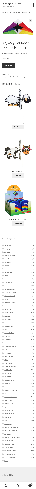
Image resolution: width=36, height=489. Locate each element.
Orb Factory (8, 363)
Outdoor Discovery (10, 366)
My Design (7, 353)
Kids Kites (13, 77)
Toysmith (7, 434)
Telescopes (8, 424)
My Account (6, 485)
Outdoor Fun (29, 77)
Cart (28, 483)
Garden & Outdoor (10, 292)
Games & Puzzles (9, 289)
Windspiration (8, 447)
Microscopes (8, 343)
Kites (11, 12)
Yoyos (6, 461)
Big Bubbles (8, 259)
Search (18, 485)
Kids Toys (7, 323)
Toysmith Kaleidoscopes (12, 437)
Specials (7, 407)
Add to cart (8, 66)
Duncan (6, 275)
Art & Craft (7, 252)
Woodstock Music (9, 454)
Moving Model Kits (10, 346)
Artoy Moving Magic (10, 255)
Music (6, 350)
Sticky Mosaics (9, 414)
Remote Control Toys (11, 390)
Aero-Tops (7, 245)
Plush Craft (7, 377)
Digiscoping (8, 272)
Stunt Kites (8, 417)
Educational (8, 282)
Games (6, 286)
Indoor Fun (7, 309)
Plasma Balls (8, 373)
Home (6, 12)
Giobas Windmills (9, 296)
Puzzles (6, 387)
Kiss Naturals (8, 326)
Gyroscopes (8, 306)
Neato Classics (9, 356)
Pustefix (7, 383)
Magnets (7, 336)
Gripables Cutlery (9, 302)
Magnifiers (7, 339)
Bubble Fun (7, 265)
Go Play (6, 299)
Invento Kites (8, 313)
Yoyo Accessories (9, 457)
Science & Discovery (10, 397)
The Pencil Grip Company (12, 427)
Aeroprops (7, 249)
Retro (6, 393)
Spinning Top (8, 410)
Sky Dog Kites (8, 403)
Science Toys (8, 400)
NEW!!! (22, 77)
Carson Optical (9, 269)
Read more (18, 127)
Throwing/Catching (10, 430)
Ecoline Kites (8, 279)
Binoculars (7, 262)
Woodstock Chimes (10, 451)
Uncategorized (9, 444)
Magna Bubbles (9, 333)
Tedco (6, 420)
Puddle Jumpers (9, 380)
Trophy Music (8, 441)
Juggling (7, 316)
